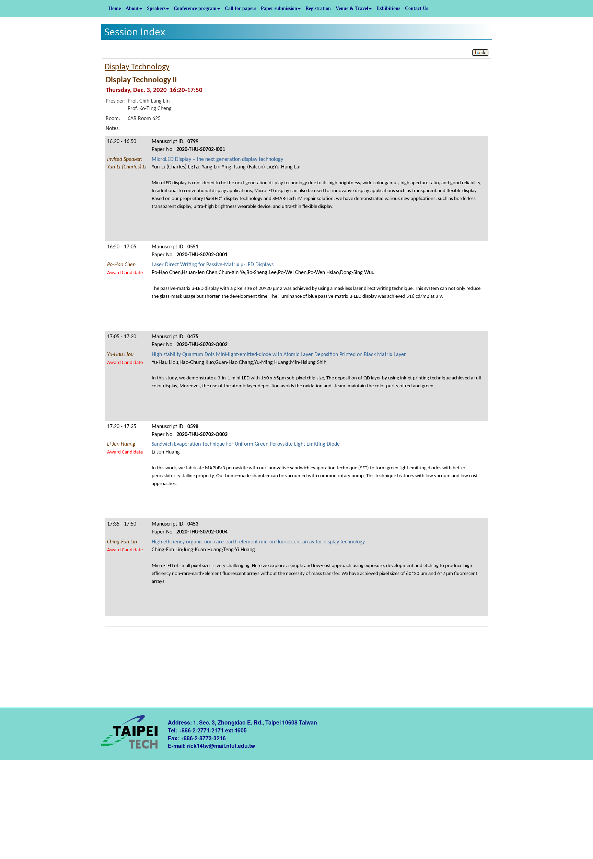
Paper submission (279, 8)
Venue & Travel (352, 8)
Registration (318, 8)
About (132, 8)
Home (114, 8)
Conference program (195, 8)
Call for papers (240, 8)
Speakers (156, 8)
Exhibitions (388, 8)
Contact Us (416, 8)
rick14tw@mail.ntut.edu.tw (221, 746)
